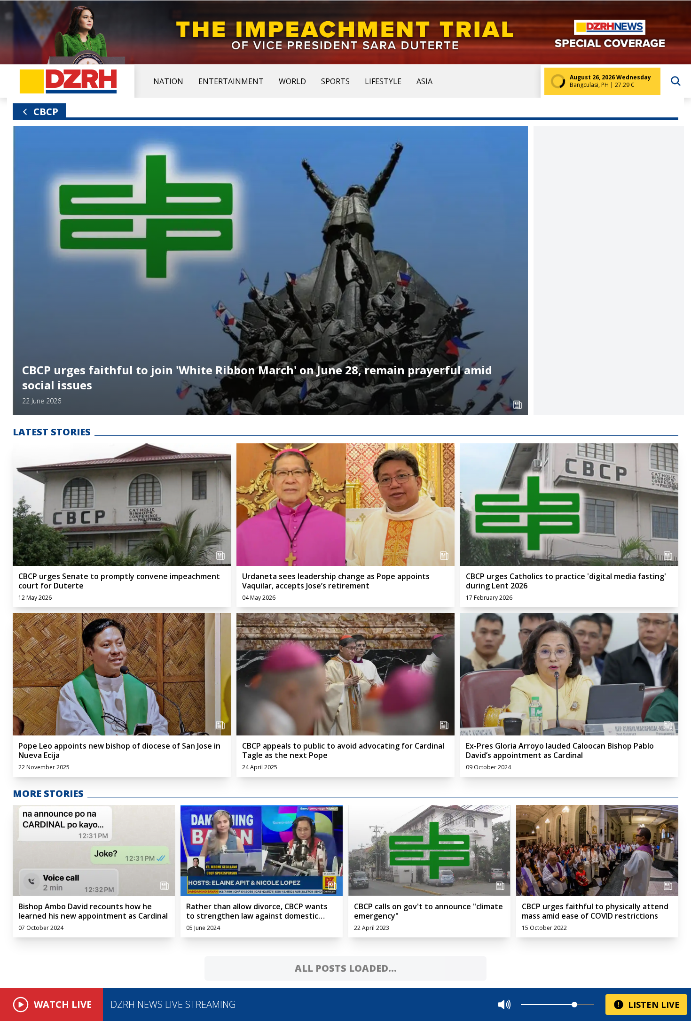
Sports (335, 81)
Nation (168, 81)
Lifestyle (383, 81)
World (292, 81)
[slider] (574, 1004)
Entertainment (231, 81)
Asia (424, 81)
